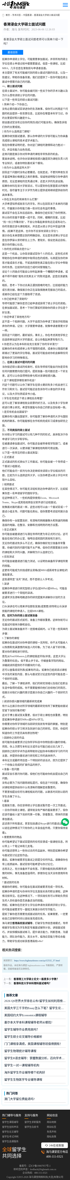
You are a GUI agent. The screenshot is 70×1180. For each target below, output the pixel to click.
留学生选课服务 (10, 1141)
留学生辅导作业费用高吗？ (21, 1029)
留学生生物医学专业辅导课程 (23, 1079)
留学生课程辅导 (10, 1122)
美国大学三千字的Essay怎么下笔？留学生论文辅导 (35, 1008)
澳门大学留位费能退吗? (19, 1099)
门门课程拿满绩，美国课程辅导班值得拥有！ (33, 1043)
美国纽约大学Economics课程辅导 (25, 1015)
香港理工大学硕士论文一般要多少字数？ (36, 979)
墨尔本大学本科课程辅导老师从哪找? (28, 1022)
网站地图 (51, 1122)
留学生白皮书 (31, 1127)
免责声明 (51, 1131)
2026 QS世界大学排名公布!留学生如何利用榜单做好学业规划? (35, 1000)
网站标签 (51, 1127)
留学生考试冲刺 (10, 1136)
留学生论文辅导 (10, 1131)
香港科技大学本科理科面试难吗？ (33, 983)
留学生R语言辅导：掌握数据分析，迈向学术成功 (35, 1058)
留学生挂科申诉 (10, 1127)
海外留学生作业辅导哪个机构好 (24, 1072)
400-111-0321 (54, 1156)
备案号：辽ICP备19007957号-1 (35, 1166)
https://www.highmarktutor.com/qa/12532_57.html (37, 960)
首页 (8, 15)
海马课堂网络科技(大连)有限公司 (46, 1177)
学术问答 (16, 15)
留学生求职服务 (32, 1122)
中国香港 (27, 15)
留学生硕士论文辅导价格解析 (23, 1036)
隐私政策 (51, 1136)
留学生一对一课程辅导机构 (21, 1065)
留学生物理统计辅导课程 (20, 1051)
